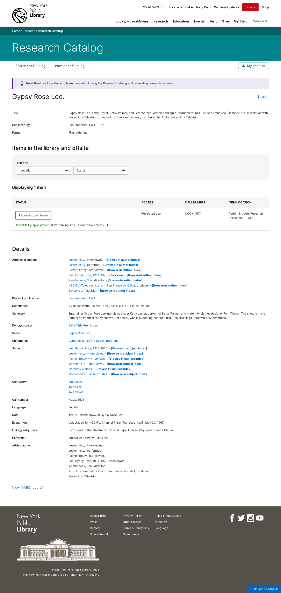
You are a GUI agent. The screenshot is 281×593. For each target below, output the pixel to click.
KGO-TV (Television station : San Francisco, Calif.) (102, 285)
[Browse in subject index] (129, 348)
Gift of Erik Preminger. (83, 325)
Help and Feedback (264, 589)
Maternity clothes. (81, 369)
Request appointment (33, 215)
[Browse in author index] (122, 259)
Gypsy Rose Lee (79, 333)
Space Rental (99, 534)
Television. (75, 387)
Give (225, 21)
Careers (95, 528)
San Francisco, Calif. (82, 298)
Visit (213, 21)
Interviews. (76, 381)
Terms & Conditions (136, 528)
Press (93, 522)
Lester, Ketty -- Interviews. (86, 353)
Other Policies (132, 522)
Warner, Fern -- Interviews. (86, 363)
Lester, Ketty (77, 259)
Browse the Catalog (69, 66)
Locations (175, 7)
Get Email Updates (226, 7)
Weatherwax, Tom (81, 280)
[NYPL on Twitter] (241, 518)
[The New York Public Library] (30, 13)
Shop (265, 7)
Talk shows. (76, 392)
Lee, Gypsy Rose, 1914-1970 (88, 275)
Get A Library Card (198, 7)
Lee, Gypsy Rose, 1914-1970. (88, 348)
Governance (131, 534)
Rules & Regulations (168, 515)
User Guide (54, 83)
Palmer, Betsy (78, 270)
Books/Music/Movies (132, 21)
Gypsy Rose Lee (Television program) (94, 340)
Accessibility (98, 515)
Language (161, 528)
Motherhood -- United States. (88, 374)
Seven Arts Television (83, 290)
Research (160, 21)
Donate (250, 7)
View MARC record (27, 487)
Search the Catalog (30, 66)
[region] (140, 214)
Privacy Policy (132, 515)
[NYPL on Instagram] (250, 518)
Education (181, 21)
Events (199, 21)
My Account (151, 7)
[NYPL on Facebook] (232, 518)
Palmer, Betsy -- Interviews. (87, 358)
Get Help (240, 21)
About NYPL (163, 522)
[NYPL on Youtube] (259, 518)
